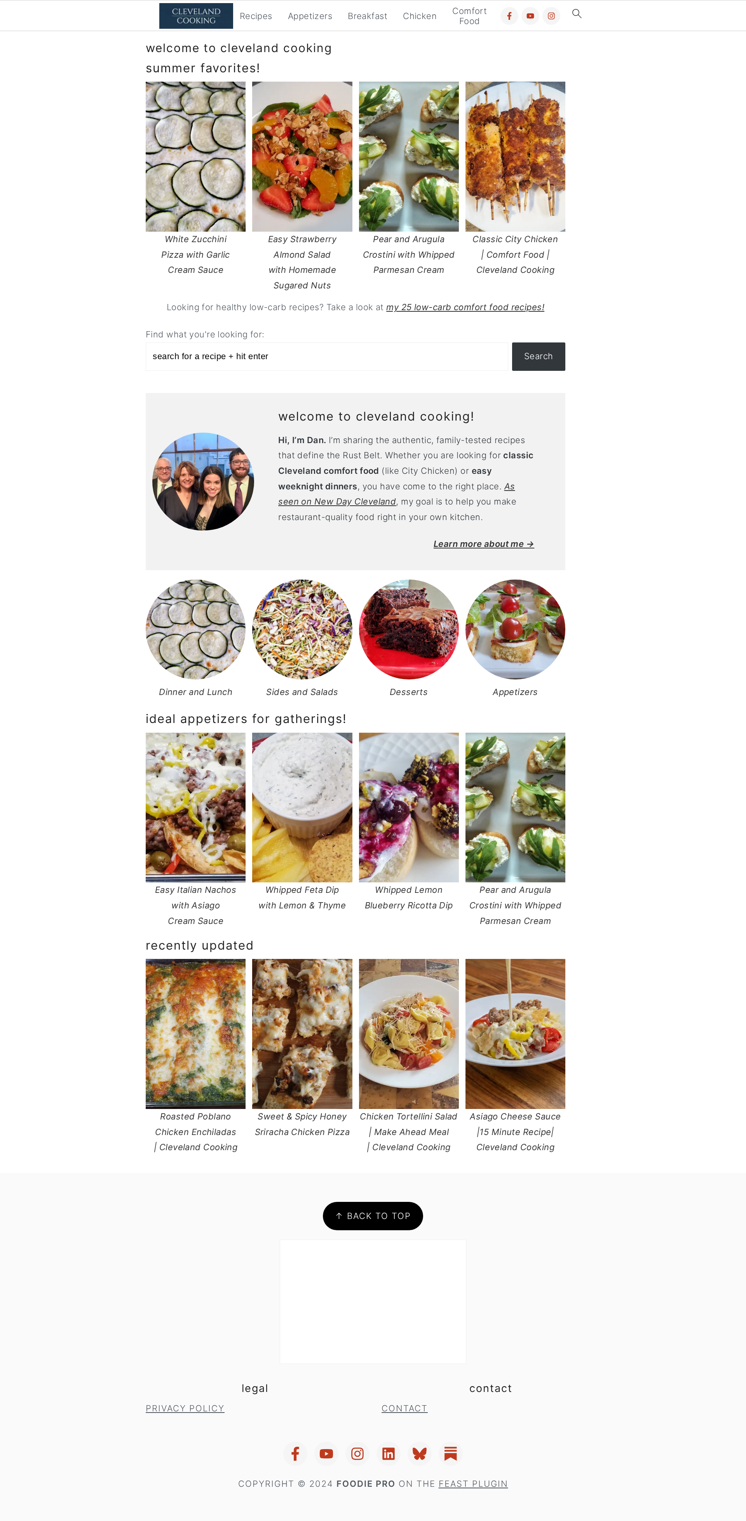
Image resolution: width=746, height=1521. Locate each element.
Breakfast (367, 16)
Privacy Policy (185, 1408)
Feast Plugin (473, 1484)
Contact (405, 1408)
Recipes (256, 16)
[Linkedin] (388, 1454)
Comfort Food (469, 16)
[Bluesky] (420, 1454)
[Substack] (451, 1454)
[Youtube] (530, 16)
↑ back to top (373, 1216)
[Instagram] (551, 16)
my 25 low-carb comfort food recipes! (465, 307)
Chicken (420, 16)
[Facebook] (509, 16)
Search (538, 356)
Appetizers (310, 16)
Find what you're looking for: (205, 334)
